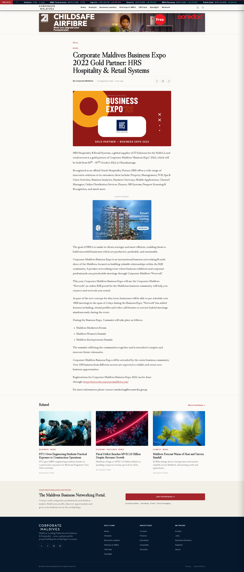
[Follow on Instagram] (53, 545)
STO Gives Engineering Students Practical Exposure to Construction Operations (63, 455)
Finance (143, 536)
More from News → (196, 405)
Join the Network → (165, 497)
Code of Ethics (199, 566)
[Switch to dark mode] (198, 7)
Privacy (188, 566)
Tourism (143, 531)
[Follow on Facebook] (41, 545)
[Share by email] (162, 81)
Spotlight (154, 7)
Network (166, 7)
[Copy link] (168, 81)
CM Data (143, 7)
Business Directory (183, 540)
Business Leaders (107, 7)
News (83, 7)
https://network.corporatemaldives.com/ (105, 382)
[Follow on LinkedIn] (60, 545)
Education (144, 540)
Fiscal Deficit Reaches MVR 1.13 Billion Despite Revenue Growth (118, 455)
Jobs (177, 536)
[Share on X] (156, 81)
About (177, 549)
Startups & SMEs (127, 7)
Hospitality (144, 545)
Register (179, 545)
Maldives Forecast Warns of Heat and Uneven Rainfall (178, 455)
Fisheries (144, 549)
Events (178, 531)
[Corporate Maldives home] (47, 7)
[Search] (203, 7)
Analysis (93, 7)
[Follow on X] (47, 545)
